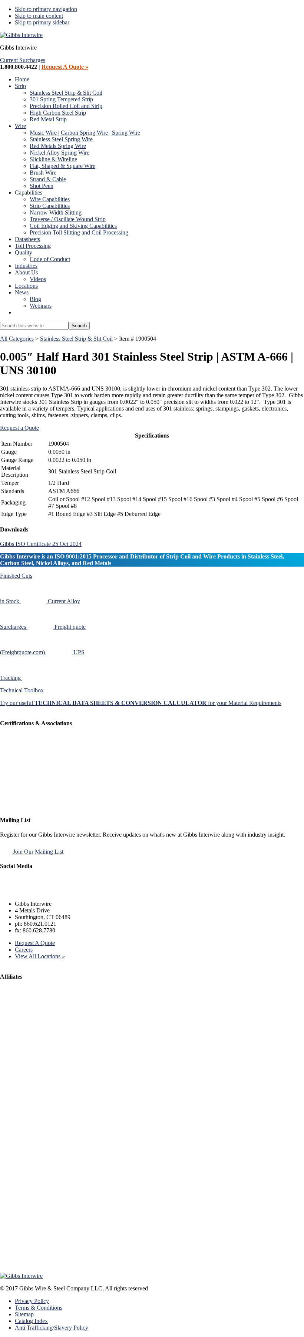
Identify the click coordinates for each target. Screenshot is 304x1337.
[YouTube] (60, 891)
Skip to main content (39, 16)
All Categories (17, 338)
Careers (24, 949)
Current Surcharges (22, 60)
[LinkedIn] (43, 891)
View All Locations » (40, 956)
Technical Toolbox (22, 690)
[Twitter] (25, 891)
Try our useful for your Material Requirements (140, 703)
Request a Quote (19, 428)
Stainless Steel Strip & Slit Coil (76, 338)
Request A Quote (35, 943)
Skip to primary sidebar (42, 22)
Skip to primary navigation (46, 9)
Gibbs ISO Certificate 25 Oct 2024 (41, 544)
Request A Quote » (65, 67)
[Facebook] (8, 891)
